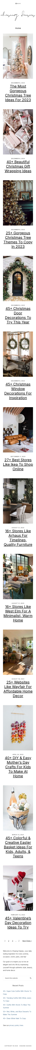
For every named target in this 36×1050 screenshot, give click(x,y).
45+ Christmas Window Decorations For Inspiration (18, 391)
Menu (19, 3)
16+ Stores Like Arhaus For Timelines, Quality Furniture (18, 538)
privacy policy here (16, 1025)
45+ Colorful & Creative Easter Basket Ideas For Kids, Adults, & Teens (18, 847)
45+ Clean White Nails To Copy (14, 1018)
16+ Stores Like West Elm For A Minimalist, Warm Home (18, 613)
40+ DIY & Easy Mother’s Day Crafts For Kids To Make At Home (18, 767)
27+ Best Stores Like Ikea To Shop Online (18, 464)
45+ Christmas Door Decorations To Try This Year (18, 315)
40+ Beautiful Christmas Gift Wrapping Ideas (18, 166)
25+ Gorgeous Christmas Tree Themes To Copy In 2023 (18, 240)
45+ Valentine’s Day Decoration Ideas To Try (18, 922)
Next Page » (27, 941)
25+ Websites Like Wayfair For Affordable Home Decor (18, 689)
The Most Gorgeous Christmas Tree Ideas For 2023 (18, 93)
